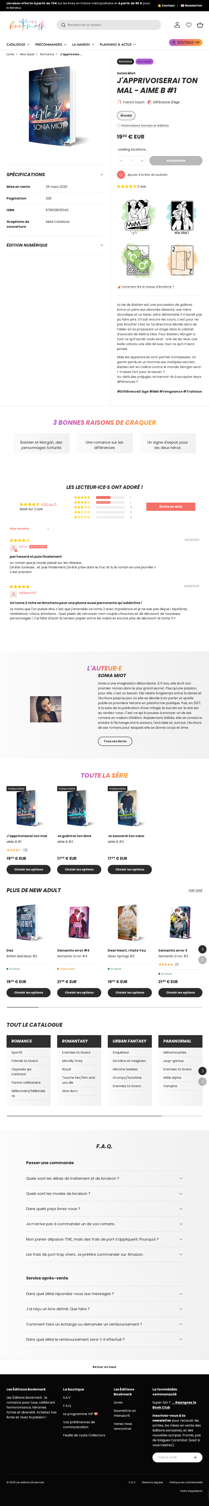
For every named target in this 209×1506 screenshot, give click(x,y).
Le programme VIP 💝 (80, 1414)
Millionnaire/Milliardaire (28, 1093)
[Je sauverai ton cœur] (130, 808)
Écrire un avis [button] (170, 506)
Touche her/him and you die (78, 1080)
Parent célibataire (26, 1082)
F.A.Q (67, 1405)
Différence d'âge (166, 102)
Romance (47, 54)
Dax (10, 950)
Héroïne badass (125, 1069)
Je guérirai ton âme (74, 836)
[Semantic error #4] (79, 923)
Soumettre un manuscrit (125, 1413)
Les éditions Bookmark (30, 1482)
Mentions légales (152, 1482)
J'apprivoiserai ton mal (27, 836)
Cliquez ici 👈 (134, 5)
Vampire (170, 1086)
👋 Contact (166, 5)
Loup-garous (173, 1060)
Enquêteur (121, 1052)
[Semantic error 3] (180, 923)
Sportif (16, 1052)
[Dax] (29, 923)
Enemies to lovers (76, 1052)
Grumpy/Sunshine (127, 1077)
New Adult (27, 54)
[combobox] (109, 25)
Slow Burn (70, 1091)
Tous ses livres (115, 741)
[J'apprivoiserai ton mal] (29, 808)
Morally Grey (72, 1060)
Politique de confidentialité (186, 1482)
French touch (134, 102)
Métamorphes (174, 1052)
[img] (19, 540)
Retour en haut (104, 1367)
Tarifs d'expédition (191, 1491)
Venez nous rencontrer (123, 1426)
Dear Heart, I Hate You (127, 950)
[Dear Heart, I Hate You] (130, 923)
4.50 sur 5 (49, 504)
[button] (200, 24)
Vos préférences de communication (79, 1424)
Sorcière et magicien (129, 1060)
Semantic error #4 (73, 950)
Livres (10, 54)
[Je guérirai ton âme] (79, 808)
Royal (66, 1069)
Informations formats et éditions (145, 126)
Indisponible (176, 161)
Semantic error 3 (172, 950)
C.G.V (132, 1482)
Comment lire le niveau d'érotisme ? (147, 287)
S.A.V (67, 1397)
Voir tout (195, 890)
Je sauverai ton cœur (126, 836)
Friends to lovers (24, 1060)
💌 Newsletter (191, 5)
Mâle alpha (172, 1077)
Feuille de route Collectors (84, 1435)
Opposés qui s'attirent (21, 1072)
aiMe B (152, 90)
